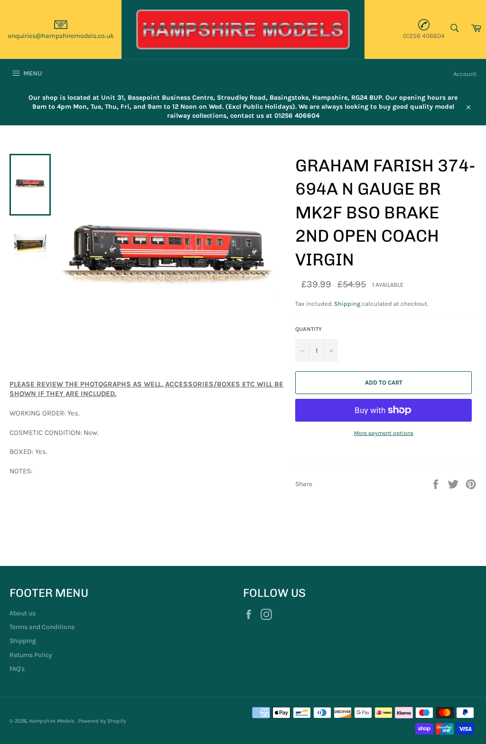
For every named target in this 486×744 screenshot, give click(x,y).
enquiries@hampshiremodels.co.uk (61, 36)
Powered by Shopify (102, 721)
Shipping (347, 303)
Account (465, 73)
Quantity (308, 329)
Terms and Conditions (42, 627)
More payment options (383, 433)
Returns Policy (30, 655)
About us (22, 613)
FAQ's (17, 669)
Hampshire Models (52, 721)
